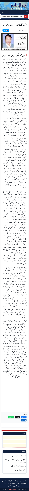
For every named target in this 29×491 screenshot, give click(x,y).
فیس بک (23, 417)
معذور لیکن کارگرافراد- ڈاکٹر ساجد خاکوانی (18, 466)
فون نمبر (4, 483)
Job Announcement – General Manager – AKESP (17, 436)
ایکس (17, 417)
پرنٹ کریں (5, 30)
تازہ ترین (23, 425)
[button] (27, 12)
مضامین (19, 425)
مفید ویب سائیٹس (11, 483)
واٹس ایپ (10, 417)
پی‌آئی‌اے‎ (9, 486)
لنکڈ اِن (23, 420)
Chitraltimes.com (12, 489)
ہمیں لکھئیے (16, 480)
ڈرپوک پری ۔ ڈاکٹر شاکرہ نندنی (20, 470)
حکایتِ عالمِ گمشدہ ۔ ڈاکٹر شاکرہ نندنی (19, 455)
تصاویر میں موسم (23, 480)
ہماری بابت (10, 480)
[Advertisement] (14, 396)
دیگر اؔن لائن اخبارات (21, 483)
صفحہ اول (4, 480)
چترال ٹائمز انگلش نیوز (17, 486)
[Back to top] (2, 489)
